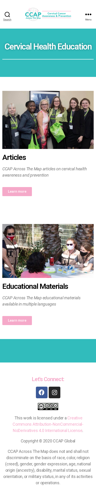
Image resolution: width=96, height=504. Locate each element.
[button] (17, 191)
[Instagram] (54, 392)
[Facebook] (42, 392)
